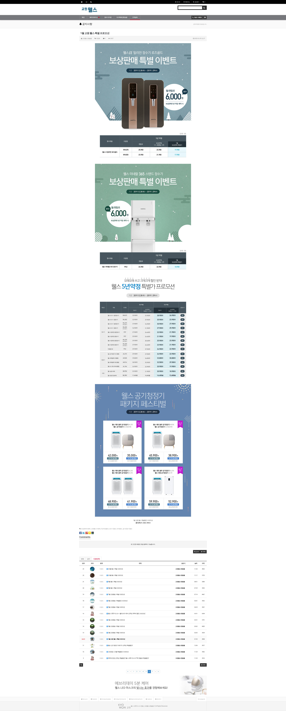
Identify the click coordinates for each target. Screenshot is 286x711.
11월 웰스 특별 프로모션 (115, 575)
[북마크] (86, 2)
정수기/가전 (107, 17)
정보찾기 (197, 2)
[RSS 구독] (91, 2)
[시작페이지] (81, 2)
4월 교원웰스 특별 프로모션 (116, 620)
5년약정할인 (105, 529)
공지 (88, 559)
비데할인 (119, 529)
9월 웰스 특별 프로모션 (115, 581)
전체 (82, 559)
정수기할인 (112, 529)
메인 (83, 17)
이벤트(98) (96, 559)
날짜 (196, 563)
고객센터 (135, 17)
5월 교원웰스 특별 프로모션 (116, 607)
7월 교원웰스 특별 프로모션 (116, 594)
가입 (187, 2)
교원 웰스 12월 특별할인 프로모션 (118, 652)
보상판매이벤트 (85, 529)
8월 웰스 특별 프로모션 (115, 588)
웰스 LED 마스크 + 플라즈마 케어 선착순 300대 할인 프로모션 (126, 613)
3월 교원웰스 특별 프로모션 (116, 626)
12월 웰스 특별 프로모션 (115, 569)
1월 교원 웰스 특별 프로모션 (116, 639)
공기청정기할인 (127, 529)
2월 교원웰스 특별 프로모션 (116, 632)
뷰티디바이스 (94, 17)
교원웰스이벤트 (96, 529)
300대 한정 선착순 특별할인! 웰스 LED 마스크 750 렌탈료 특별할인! (128, 658)
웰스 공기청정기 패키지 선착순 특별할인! (120, 645)
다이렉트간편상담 (122, 17)
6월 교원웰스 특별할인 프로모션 (117, 601)
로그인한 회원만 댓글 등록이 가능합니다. (143, 544)
